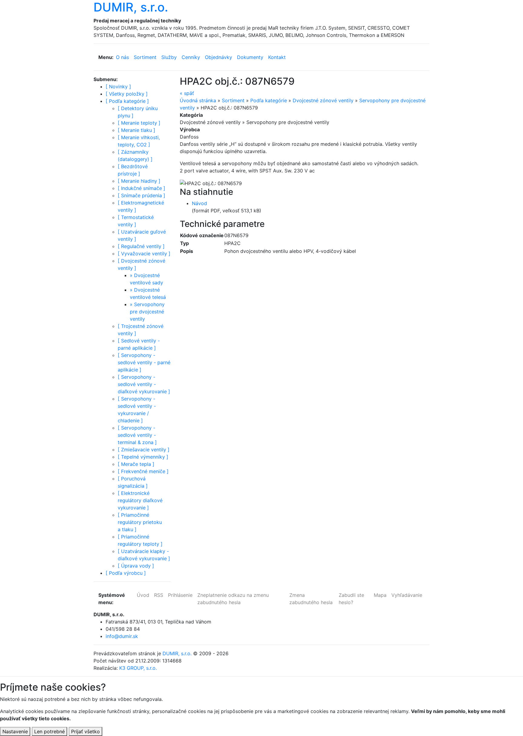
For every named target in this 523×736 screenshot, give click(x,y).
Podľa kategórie (268, 100)
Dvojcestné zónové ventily (323, 100)
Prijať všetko (85, 731)
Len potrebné (49, 731)
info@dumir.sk (122, 636)
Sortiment (233, 100)
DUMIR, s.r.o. (177, 653)
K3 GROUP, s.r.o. (138, 668)
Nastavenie (15, 731)
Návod (199, 203)
